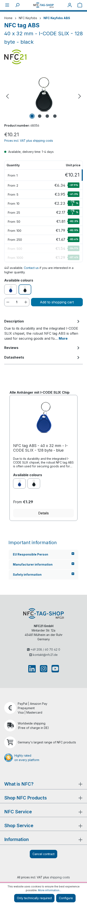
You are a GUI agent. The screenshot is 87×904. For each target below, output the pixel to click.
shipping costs (60, 877)
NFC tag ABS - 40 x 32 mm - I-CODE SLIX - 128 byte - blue (40, 447)
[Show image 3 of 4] (47, 116)
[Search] (17, 5)
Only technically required (34, 898)
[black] (33, 483)
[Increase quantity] (25, 302)
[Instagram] (43, 669)
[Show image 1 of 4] (32, 116)
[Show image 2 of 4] (39, 116)
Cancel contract (43, 854)
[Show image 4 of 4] (55, 116)
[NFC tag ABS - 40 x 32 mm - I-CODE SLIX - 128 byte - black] (43, 96)
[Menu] (7, 5)
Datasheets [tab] (14, 357)
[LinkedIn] (32, 669)
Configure (66, 898)
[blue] (19, 483)
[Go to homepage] (43, 5)
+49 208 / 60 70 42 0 (45, 649)
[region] (43, 96)
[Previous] (7, 96)
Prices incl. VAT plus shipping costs (28, 140)
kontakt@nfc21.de (45, 654)
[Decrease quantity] (7, 302)
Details (43, 513)
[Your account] (70, 5)
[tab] (42, 329)
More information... (49, 890)
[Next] (79, 96)
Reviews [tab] (11, 348)
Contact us (31, 268)
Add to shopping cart (57, 302)
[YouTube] (54, 669)
